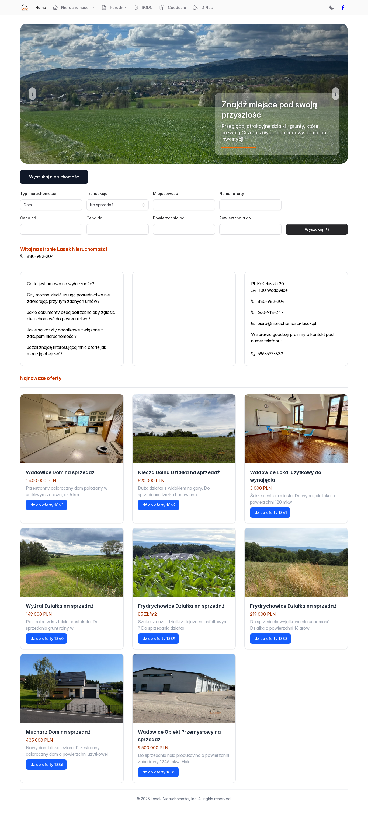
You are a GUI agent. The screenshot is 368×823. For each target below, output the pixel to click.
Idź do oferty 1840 (46, 638)
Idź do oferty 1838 (270, 638)
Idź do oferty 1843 (46, 505)
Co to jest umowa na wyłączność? (60, 283)
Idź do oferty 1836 (46, 764)
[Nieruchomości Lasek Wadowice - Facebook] (343, 7)
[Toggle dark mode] (331, 7)
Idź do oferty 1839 (158, 638)
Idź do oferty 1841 (270, 512)
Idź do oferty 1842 (158, 505)
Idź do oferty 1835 (158, 772)
